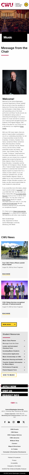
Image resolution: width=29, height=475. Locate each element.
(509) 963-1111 (20, 413)
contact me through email (9, 203)
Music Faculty (6, 199)
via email (19, 190)
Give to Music (9, 375)
